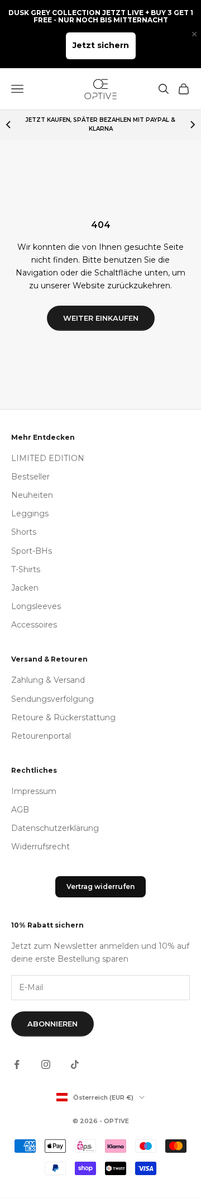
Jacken (25, 588)
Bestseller (30, 477)
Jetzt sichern (101, 45)
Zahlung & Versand (48, 680)
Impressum (33, 791)
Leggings (30, 513)
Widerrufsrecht (40, 847)
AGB (20, 810)
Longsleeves (36, 606)
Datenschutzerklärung (55, 828)
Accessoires (34, 625)
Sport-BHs (31, 551)
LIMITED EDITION (47, 458)
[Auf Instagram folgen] (45, 1064)
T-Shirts (25, 569)
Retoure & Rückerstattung (63, 717)
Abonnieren (52, 1023)
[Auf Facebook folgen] (16, 1064)
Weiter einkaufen (100, 317)
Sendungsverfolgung (52, 699)
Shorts (23, 532)
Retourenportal (41, 736)
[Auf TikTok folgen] (74, 1064)
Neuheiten (32, 495)
